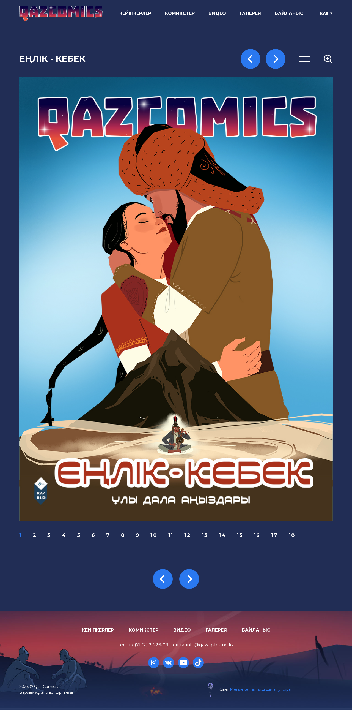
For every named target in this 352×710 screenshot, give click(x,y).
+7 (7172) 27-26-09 (148, 645)
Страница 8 (263, 127)
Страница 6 (263, 113)
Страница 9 (263, 133)
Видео (217, 13)
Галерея (250, 13)
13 (205, 535)
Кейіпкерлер (135, 13)
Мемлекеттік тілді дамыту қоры (261, 689)
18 (292, 535)
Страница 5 (263, 107)
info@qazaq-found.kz (210, 645)
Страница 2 (263, 87)
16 (257, 535)
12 (187, 535)
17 (274, 535)
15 (240, 535)
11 (171, 535)
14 (222, 535)
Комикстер (180, 13)
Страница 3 (263, 93)
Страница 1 (263, 80)
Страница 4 (263, 100)
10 (153, 535)
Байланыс (289, 13)
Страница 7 (263, 120)
